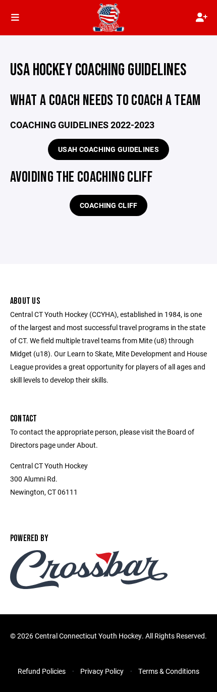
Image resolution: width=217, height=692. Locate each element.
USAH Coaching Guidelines (108, 149)
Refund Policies (42, 671)
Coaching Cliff (109, 205)
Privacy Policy (102, 671)
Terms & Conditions (168, 671)
